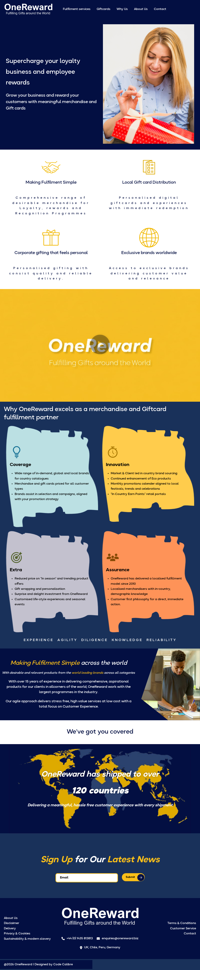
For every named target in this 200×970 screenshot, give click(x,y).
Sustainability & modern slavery (27, 938)
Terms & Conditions (181, 923)
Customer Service (183, 928)
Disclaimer (11, 923)
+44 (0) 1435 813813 (80, 938)
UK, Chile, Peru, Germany (102, 947)
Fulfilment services (76, 9)
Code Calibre (63, 964)
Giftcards (103, 9)
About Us (141, 9)
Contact (160, 9)
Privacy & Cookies (17, 933)
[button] (100, 345)
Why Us (122, 9)
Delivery (10, 928)
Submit (130, 877)
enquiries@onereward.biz (120, 938)
